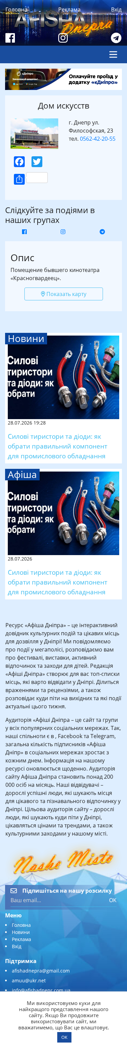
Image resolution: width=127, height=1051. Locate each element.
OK (113, 900)
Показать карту (65, 294)
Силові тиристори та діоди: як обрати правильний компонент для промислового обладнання (57, 446)
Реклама (69, 9)
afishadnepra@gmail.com (41, 970)
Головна (16, 9)
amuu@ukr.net (29, 980)
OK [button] (64, 1037)
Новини (21, 932)
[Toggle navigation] (113, 54)
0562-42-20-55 (97, 138)
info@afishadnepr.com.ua (41, 990)
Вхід (116, 9)
